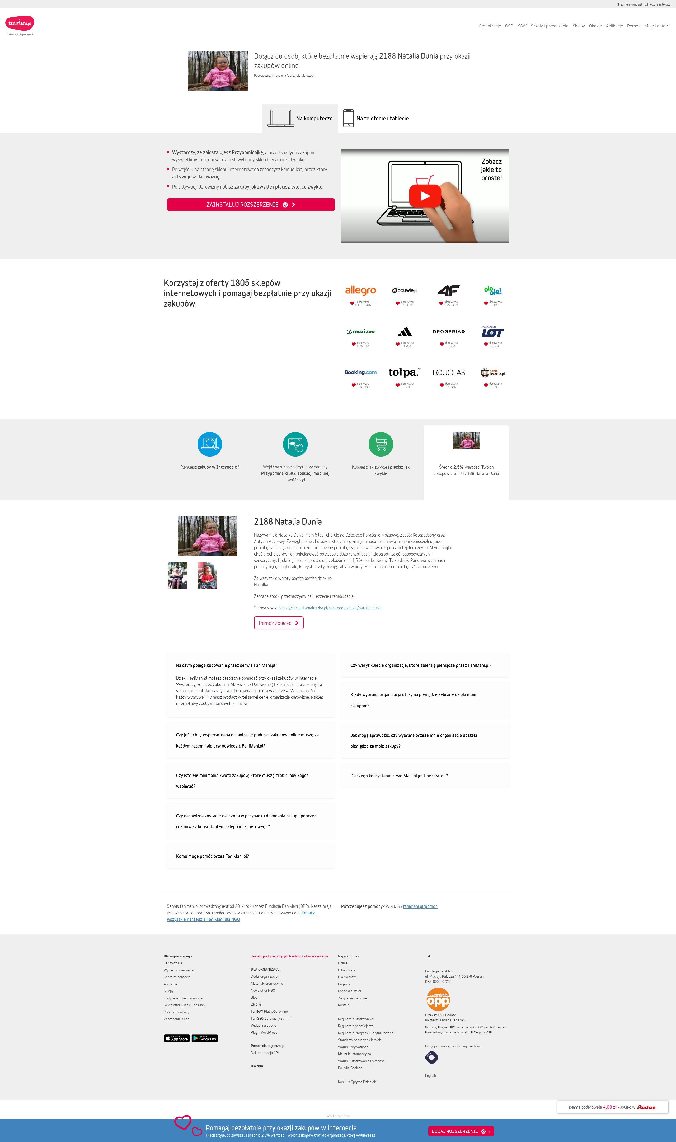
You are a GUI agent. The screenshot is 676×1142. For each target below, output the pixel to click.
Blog (254, 997)
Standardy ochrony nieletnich (359, 1039)
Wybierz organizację (179, 970)
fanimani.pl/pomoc (420, 906)
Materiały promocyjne (267, 983)
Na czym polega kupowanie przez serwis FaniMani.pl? (226, 665)
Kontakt (343, 1005)
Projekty (344, 984)
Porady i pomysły (176, 1012)
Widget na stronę (263, 1025)
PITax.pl (476, 1032)
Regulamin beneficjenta (355, 1025)
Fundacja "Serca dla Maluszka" (294, 75)
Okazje (595, 26)
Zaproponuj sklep (176, 1019)
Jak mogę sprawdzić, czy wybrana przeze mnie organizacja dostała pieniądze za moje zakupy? (413, 740)
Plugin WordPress (264, 1032)
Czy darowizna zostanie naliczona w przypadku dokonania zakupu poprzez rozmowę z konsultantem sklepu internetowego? (246, 821)
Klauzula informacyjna (354, 1053)
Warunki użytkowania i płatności (362, 1061)
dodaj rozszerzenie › (461, 1131)
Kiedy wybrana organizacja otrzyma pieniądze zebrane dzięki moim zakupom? (413, 700)
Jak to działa (173, 963)
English (430, 1075)
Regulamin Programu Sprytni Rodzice (365, 1033)
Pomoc (633, 26)
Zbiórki (256, 1004)
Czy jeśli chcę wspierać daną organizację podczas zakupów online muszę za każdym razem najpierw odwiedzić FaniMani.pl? (247, 740)
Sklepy (579, 26)
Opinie (343, 963)
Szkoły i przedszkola (550, 26)
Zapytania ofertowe (352, 998)
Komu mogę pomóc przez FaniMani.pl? (212, 856)
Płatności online (269, 1011)
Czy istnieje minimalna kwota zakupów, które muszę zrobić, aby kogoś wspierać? (242, 781)
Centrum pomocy (177, 977)
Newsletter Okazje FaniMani (184, 1005)
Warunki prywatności (353, 1047)
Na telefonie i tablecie (382, 118)
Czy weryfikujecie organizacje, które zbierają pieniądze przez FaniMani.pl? (420, 665)
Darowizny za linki (271, 1018)
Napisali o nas (348, 956)
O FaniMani (346, 970)
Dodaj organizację (264, 976)
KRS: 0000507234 (438, 981)
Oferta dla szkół (349, 991)
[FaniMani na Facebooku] (427, 957)
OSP (509, 26)
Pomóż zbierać (277, 623)
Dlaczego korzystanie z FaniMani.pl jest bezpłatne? (399, 775)
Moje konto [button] (655, 26)
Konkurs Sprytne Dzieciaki (357, 1081)
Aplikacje (614, 26)
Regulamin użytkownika (355, 1019)
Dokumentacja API (265, 1052)
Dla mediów (347, 977)
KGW (522, 26)
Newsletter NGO (263, 990)
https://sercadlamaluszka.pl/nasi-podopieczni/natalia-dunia (330, 607)
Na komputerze (314, 118)
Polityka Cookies (350, 1067)
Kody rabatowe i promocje (183, 998)
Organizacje (490, 26)
